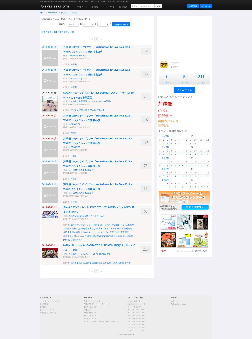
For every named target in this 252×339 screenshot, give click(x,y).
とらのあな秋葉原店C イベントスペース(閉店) (90, 101)
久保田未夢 (117, 263)
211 (201, 76)
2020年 (165, 136)
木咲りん (122, 236)
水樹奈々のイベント (91, 307)
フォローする (184, 89)
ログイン (206, 6)
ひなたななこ (80, 236)
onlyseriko (52, 13)
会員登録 (193, 6)
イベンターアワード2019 (136, 330)
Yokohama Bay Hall (77, 55)
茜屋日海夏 (97, 263)
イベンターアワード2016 (136, 321)
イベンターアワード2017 (136, 324)
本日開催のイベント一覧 (136, 304)
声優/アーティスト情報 (87, 7)
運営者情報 (44, 304)
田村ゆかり (88, 310)
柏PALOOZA (74, 124)
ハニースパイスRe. (100, 232)
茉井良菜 (116, 225)
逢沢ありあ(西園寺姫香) (98, 236)
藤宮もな (92, 228)
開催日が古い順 (48, 31)
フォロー (167, 82)
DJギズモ (67, 240)
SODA (73, 110)
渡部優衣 (165, 116)
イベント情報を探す (134, 301)
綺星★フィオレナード (106, 228)
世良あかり (86, 232)
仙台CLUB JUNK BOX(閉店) (81, 170)
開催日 (62, 24)
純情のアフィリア (169, 121)
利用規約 (43, 307)
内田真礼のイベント (91, 313)
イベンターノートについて (49, 301)
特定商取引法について (48, 313)
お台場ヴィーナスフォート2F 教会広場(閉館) (89, 254)
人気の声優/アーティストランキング (97, 304)
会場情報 (123, 7)
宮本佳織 (76, 232)
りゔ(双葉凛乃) (127, 225)
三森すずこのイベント (92, 318)
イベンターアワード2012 (136, 310)
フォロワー (184, 82)
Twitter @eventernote (178, 304)
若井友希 (107, 263)
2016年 (165, 180)
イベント (201, 82)
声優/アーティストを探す (93, 301)
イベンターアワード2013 (136, 313)
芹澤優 (74, 64)
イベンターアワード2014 (136, 316)
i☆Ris (73, 263)
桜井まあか (68, 236)
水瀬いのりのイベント (92, 316)
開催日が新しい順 (65, 31)
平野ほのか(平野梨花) (120, 232)
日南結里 (100, 110)
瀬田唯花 (163, 125)
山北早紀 (81, 263)
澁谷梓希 (126, 263)
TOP (42, 13)
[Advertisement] (184, 37)
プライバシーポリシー (48, 310)
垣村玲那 (128, 228)
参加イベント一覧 (69, 13)
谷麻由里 (67, 228)
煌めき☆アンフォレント (82, 225)
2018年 (165, 158)
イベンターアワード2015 (136, 318)
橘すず (120, 228)
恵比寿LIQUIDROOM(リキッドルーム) (86, 216)
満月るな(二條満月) (102, 225)
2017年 (165, 169)
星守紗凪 (92, 110)
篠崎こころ (77, 240)
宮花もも (113, 236)
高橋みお (76, 228)
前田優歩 (67, 232)
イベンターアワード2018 (136, 327)
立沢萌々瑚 (82, 110)
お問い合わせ (176, 301)
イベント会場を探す (134, 307)
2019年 (165, 147)
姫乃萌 (130, 236)
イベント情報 (108, 7)
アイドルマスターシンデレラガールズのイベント (101, 321)
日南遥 (84, 228)
